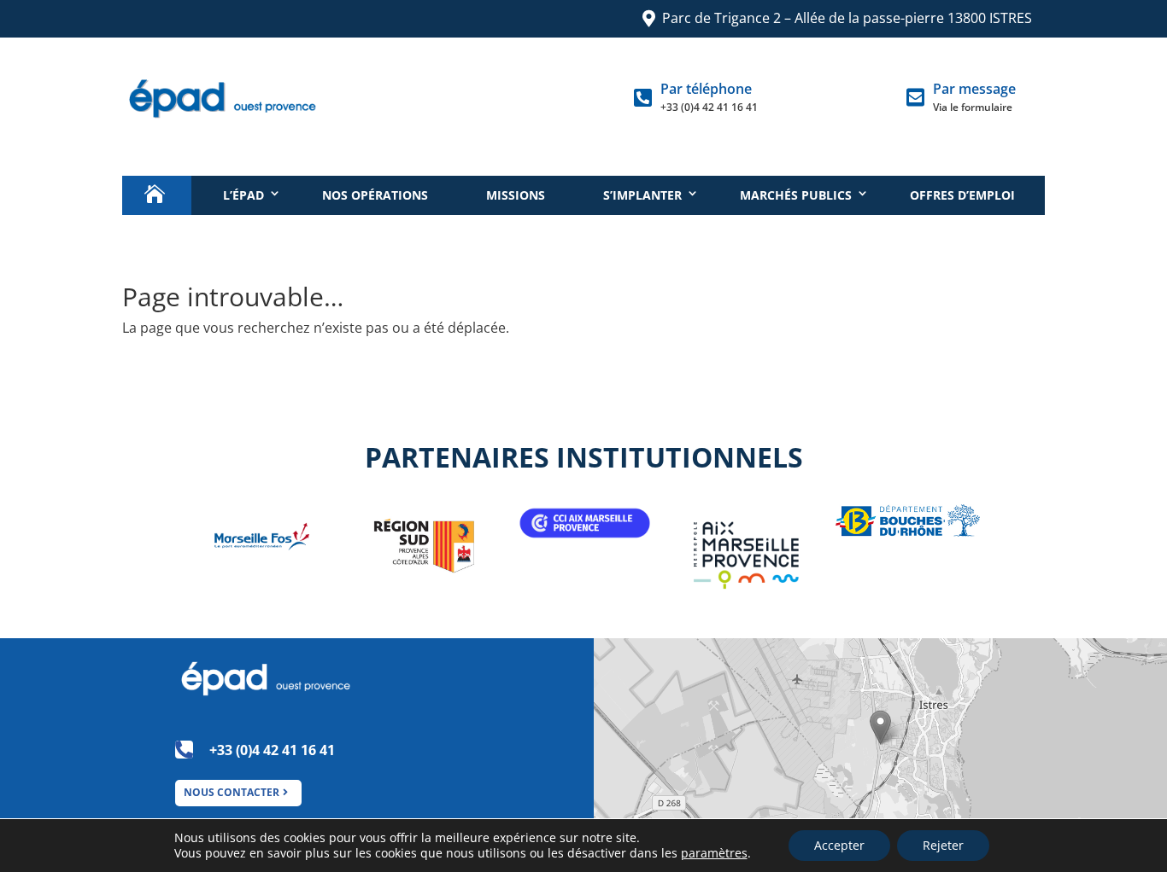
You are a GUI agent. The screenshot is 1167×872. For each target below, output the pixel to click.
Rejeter (943, 845)
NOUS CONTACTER (231, 792)
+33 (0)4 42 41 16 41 (709, 107)
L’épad (243, 195)
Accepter (839, 845)
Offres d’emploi (962, 195)
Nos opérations (375, 195)
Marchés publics (796, 195)
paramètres (714, 853)
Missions (515, 195)
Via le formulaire (972, 107)
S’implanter (642, 195)
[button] (880, 727)
